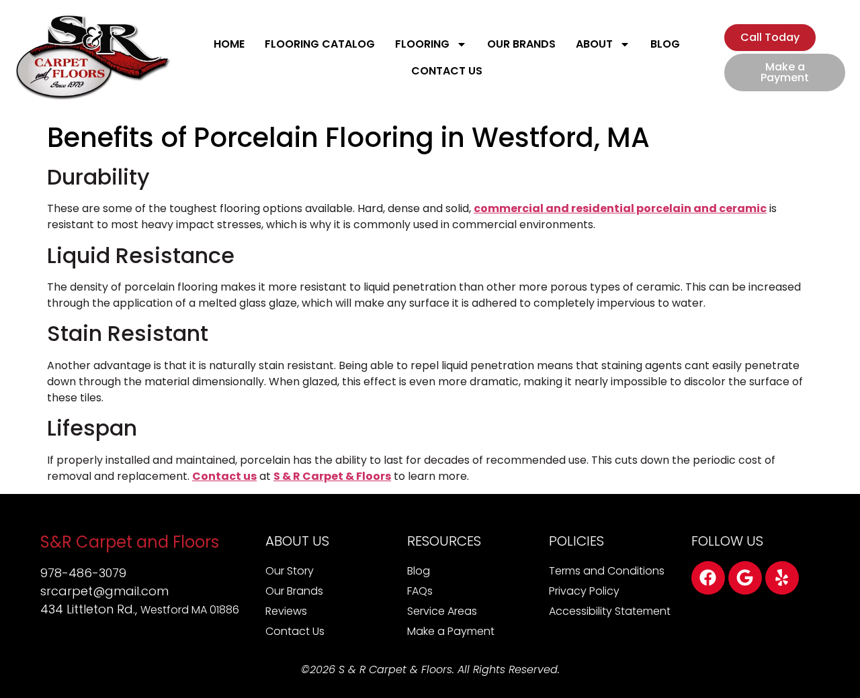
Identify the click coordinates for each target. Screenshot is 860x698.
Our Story (289, 571)
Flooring (422, 44)
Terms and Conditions (606, 571)
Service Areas (442, 611)
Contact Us (446, 71)
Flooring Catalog (320, 44)
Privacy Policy (584, 591)
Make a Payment (450, 631)
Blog (665, 44)
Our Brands (521, 44)
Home (229, 44)
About (594, 44)
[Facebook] (708, 578)
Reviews (286, 611)
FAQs (420, 591)
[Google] (745, 578)
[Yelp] (782, 578)
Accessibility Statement (610, 611)
